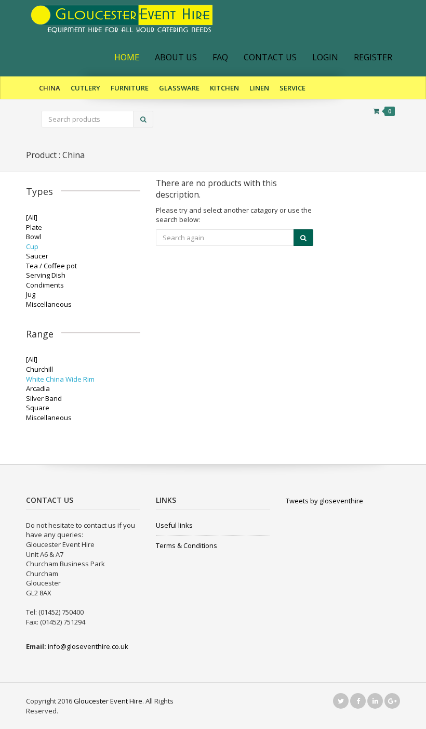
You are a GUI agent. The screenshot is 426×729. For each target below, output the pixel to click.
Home (126, 57)
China (49, 88)
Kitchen (224, 88)
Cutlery (85, 88)
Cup (32, 246)
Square (37, 407)
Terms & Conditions (186, 545)
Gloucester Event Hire (108, 701)
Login (325, 57)
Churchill (39, 369)
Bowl (33, 236)
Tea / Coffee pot (51, 265)
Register (373, 57)
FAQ (220, 57)
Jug (30, 294)
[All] (31, 217)
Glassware (179, 88)
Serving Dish (45, 275)
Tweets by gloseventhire (324, 500)
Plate (34, 227)
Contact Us (270, 57)
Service (292, 88)
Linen (259, 88)
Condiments (45, 285)
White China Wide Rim (60, 379)
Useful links (174, 525)
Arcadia (38, 388)
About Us (176, 57)
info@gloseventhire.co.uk (88, 646)
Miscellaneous (49, 304)
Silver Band (44, 398)
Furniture (130, 88)
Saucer (37, 256)
